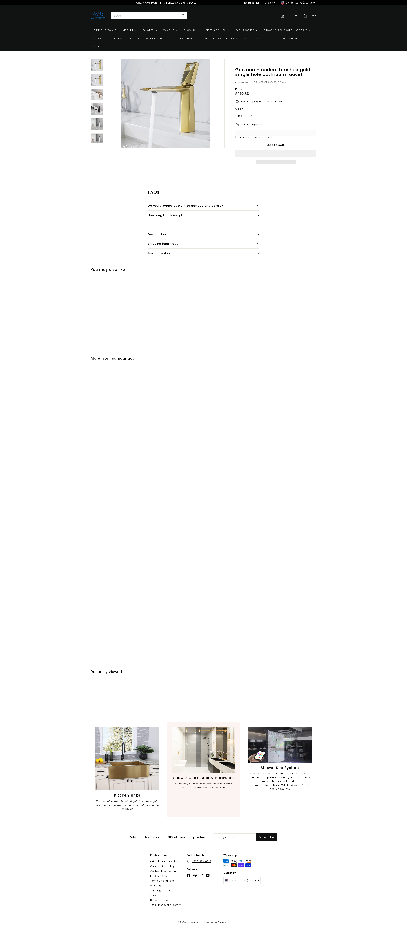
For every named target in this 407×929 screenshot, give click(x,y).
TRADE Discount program (165, 905)
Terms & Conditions (162, 880)
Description (157, 234)
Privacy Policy (158, 875)
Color (239, 109)
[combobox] (149, 15)
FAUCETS (149, 30)
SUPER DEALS (291, 38)
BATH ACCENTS (245, 30)
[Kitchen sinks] (127, 758)
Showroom (157, 895)
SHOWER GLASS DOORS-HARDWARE (286, 30)
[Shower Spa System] (280, 745)
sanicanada (243, 82)
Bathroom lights (192, 38)
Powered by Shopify (215, 922)
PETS (171, 38)
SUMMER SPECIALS (105, 30)
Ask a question (159, 253)
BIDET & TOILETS (216, 30)
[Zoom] (165, 103)
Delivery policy (159, 900)
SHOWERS (190, 30)
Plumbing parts (224, 38)
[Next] (97, 145)
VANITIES (169, 30)
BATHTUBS (152, 38)
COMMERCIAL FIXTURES (125, 38)
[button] (275, 153)
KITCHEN (128, 30)
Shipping (240, 137)
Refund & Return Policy (164, 861)
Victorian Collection (259, 38)
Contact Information (163, 871)
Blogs (98, 46)
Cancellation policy (162, 866)
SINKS (98, 38)
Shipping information (164, 244)
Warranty (156, 885)
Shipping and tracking (164, 890)
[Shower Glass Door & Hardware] (203, 750)
